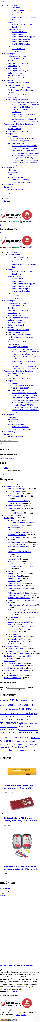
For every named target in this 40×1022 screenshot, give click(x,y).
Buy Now (15, 991)
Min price (3, 687)
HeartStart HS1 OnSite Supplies (23, 37)
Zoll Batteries (13, 92)
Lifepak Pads (16, 27)
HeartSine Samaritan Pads (18, 131)
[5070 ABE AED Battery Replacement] (20, 930)
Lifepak (10, 22)
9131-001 (30, 700)
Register (7, 201)
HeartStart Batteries (19, 32)
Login (6, 198)
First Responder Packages (18, 71)
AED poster (35, 709)
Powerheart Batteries (20, 10)
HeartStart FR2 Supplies (21, 41)
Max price (29, 687)
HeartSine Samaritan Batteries (19, 87)
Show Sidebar (5, 888)
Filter (20, 690)
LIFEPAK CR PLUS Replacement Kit (24, 146)
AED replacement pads (12, 713)
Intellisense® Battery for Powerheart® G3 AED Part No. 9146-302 (20, 735)
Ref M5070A (22, 750)
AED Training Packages (16, 75)
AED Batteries (9, 80)
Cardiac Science (14, 7)
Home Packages (14, 66)
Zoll (9, 46)
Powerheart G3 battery (5, 747)
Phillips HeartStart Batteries (18, 83)
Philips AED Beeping (22, 741)
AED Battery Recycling (16, 189)
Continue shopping (7, 233)
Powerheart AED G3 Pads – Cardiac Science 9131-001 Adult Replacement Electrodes (25, 162)
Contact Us (8, 187)
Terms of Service (17, 1010)
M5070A (14, 741)
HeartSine (11, 15)
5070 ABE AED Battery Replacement (25, 104)
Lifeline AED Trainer (5, 738)
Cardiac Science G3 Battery (18, 717)
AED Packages (9, 54)
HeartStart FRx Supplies (21, 39)
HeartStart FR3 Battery (25, 730)
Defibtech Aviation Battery (30, 723)
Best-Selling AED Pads (16, 143)
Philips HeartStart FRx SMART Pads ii (25, 153)
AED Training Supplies (16, 177)
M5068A (6, 741)
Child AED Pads (29, 717)
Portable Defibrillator (23, 744)
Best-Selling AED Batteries (18, 100)
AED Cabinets (13, 172)
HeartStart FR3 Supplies (21, 44)
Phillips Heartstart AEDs (17, 56)
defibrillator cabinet (10, 719)
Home (6, 468)
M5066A (35, 737)
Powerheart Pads (18, 12)
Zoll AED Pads (17, 51)
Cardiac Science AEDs (16, 58)
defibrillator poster (25, 719)
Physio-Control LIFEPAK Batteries (24, 24)
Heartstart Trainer (31, 732)
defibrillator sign (11, 723)
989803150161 (3, 705)
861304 (36, 701)
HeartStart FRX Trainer (20, 732)
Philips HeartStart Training (22, 182)
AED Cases (12, 170)
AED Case (25, 709)
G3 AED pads (23, 726)
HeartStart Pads (18, 34)
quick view (4, 896)
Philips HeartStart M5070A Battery (25, 102)
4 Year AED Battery (13, 700)
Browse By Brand (10, 5)
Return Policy (5, 1010)
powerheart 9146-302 (34, 744)
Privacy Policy (21, 1015)
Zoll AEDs (11, 61)
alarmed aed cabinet (5, 717)
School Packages (14, 68)
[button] (0, 225)
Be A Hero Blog (9, 184)
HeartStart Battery (9, 729)
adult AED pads (18, 705)
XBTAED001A (29, 750)
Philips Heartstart (14, 29)
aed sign (30, 713)
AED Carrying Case (13, 709)
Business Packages (15, 73)
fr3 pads (14, 727)
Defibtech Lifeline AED (16, 78)
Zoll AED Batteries (18, 49)
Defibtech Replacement (6, 727)
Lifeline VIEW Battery (25, 738)
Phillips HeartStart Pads (17, 126)
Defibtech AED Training (20, 180)
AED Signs (11, 175)
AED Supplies (9, 167)
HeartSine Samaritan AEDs (18, 63)
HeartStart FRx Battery (8, 732)
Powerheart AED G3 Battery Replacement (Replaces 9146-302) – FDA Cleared (26, 109)
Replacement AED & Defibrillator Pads (18, 124)
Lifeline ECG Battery (15, 738)
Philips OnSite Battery (11, 744)
